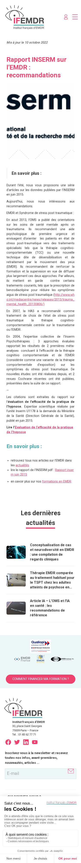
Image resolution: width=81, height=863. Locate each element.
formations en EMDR (56, 481)
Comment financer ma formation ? (40, 679)
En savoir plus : (26, 173)
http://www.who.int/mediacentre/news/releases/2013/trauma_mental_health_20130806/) (40, 299)
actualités (22, 465)
